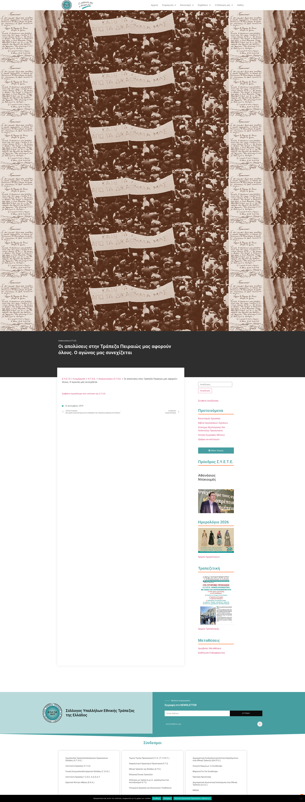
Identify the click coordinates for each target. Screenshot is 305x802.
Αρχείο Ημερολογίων (209, 557)
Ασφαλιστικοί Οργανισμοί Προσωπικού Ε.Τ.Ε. (148, 763)
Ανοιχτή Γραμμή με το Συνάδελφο (207, 766)
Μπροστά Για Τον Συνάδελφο (205, 771)
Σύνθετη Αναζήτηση (208, 400)
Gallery (240, 5)
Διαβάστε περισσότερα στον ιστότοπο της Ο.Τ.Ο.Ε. (84, 394)
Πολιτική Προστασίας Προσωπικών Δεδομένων (192, 798)
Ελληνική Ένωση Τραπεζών (141, 774)
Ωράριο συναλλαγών (209, 439)
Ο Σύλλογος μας (222, 5)
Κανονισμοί (185, 5)
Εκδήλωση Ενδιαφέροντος (211, 652)
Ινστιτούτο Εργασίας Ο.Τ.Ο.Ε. (78, 766)
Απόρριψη (167, 798)
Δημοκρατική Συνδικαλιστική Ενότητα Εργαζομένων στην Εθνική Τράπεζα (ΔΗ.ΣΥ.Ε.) (215, 759)
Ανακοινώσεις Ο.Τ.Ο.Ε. (67, 341)
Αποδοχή (156, 798)
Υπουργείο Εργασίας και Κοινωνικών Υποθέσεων (150, 788)
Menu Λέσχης (217, 450)
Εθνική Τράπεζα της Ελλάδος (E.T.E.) (145, 769)
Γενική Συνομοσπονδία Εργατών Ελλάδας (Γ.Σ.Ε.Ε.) (88, 771)
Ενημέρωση (167, 5)
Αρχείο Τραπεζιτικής (208, 629)
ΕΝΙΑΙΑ (196, 790)
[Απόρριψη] (301, 798)
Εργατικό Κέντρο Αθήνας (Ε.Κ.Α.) (80, 782)
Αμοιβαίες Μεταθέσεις (209, 648)
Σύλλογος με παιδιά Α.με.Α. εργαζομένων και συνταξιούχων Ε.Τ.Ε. (149, 781)
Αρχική (154, 5)
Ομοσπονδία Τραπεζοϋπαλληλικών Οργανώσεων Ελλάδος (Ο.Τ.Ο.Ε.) (87, 759)
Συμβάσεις (203, 5)
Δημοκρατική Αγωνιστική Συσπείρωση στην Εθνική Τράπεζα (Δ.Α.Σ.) (215, 783)
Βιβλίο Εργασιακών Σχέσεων (213, 423)
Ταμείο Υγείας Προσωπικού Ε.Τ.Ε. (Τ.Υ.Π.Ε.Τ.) (149, 758)
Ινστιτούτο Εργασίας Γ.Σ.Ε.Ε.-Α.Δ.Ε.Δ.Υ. (83, 777)
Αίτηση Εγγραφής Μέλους (211, 435)
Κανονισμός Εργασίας (209, 418)
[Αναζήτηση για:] (215, 384)
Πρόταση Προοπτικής (202, 777)
